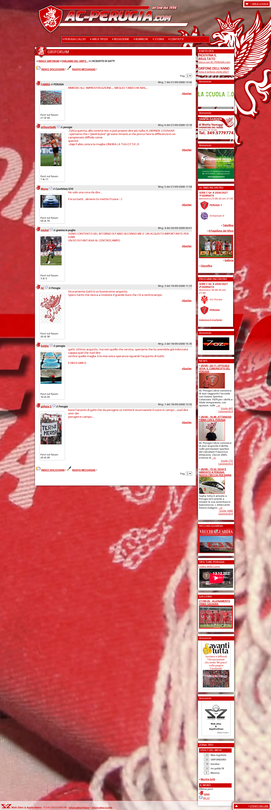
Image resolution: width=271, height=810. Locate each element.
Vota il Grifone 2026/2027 (213, 71)
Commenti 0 (225, 411)
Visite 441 (227, 408)
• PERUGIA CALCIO (74, 39)
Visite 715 (227, 460)
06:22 (206, 798)
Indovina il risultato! (210, 319)
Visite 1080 (226, 510)
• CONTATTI (176, 39)
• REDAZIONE (120, 39)
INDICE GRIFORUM (48, 61)
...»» (218, 405)
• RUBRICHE (141, 39)
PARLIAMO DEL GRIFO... (74, 61)
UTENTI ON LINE (259, 806)
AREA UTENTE (260, 3)
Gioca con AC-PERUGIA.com (214, 62)
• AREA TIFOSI (99, 39)
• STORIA (158, 39)
